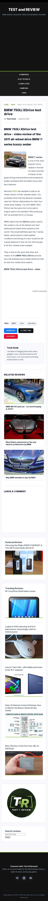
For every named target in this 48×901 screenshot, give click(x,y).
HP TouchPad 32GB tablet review (20, 591)
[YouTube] (30, 878)
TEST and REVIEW (24, 9)
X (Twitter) (26, 330)
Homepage (24, 74)
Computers (24, 84)
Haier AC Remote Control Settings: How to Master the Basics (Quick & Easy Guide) (23, 708)
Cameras (24, 88)
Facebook (10, 330)
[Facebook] (17, 878)
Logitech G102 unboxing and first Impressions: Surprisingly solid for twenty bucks (20, 629)
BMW (14, 191)
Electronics (24, 79)
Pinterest (11, 336)
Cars (24, 93)
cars (22, 323)
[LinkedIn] (24, 878)
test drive (31, 323)
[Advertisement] (24, 41)
